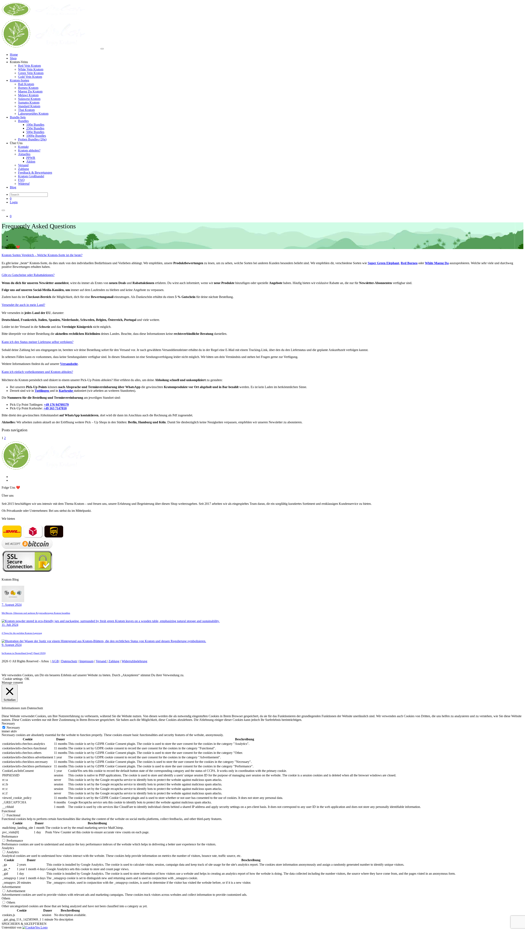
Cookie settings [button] (13, 679)
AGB (55, 661)
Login (14, 202)
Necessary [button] (8, 723)
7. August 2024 (12, 604)
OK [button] (27, 679)
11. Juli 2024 (10, 624)
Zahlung (113, 661)
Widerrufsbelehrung (134, 661)
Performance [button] (10, 836)
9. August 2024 (12, 645)
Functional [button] (8, 811)
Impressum (86, 661)
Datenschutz (69, 661)
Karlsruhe (66, 390)
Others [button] (6, 898)
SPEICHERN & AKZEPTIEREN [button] (24, 923)
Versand (101, 661)
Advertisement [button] (11, 887)
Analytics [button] (8, 848)
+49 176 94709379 (56, 404)
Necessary (13, 727)
